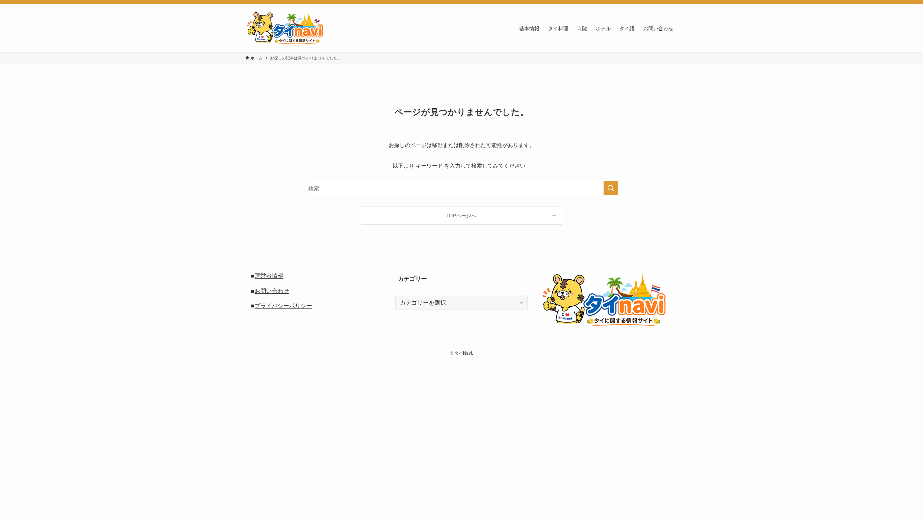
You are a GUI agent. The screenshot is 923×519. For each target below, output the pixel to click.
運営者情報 (269, 275)
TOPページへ (461, 215)
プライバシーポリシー (283, 305)
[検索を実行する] (611, 188)
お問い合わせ (272, 291)
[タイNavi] (285, 28)
